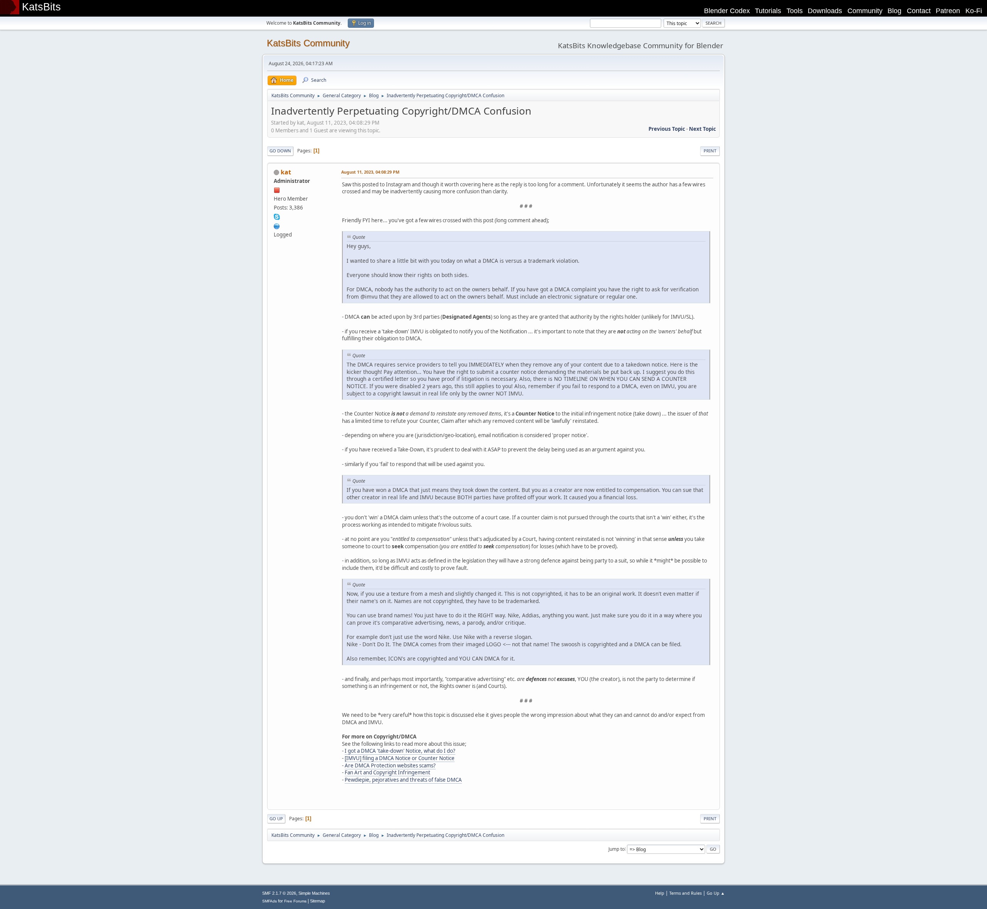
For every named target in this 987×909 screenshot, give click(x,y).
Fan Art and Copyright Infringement (387, 772)
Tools (795, 11)
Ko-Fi (973, 11)
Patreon (948, 11)
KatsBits (41, 7)
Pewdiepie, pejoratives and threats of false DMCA (403, 779)
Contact (919, 11)
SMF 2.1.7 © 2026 (279, 893)
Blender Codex (727, 11)
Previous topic (666, 128)
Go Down (280, 151)
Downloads (825, 11)
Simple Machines (314, 893)
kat (286, 172)
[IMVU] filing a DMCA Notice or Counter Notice (400, 758)
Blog (894, 11)
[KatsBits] (277, 225)
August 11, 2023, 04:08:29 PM (370, 172)
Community (865, 11)
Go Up (276, 818)
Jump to (616, 848)
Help (659, 893)
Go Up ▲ (716, 893)
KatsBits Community (308, 43)
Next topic (702, 128)
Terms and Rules (685, 893)
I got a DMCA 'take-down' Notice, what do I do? (400, 750)
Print (710, 151)
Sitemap (317, 901)
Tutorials (768, 11)
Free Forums (295, 901)
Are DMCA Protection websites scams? (390, 765)
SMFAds (269, 901)
